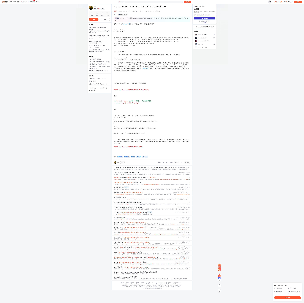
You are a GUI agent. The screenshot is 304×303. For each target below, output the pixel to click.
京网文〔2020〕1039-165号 (151, 285)
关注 (122, 162)
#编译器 (139, 156)
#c (143, 156)
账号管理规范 (155, 286)
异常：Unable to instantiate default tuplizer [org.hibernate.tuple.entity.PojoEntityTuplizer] (99, 30)
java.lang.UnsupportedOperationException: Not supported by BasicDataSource (99, 37)
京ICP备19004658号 (139, 285)
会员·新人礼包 (277, 2)
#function (119, 156)
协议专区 (142, 283)
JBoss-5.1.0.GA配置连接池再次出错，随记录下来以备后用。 (99, 50)
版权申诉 (168, 286)
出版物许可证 (173, 286)
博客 (11, 2)
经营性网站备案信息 (162, 285)
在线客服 (169, 283)
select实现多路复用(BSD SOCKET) (97, 78)
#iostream (126, 156)
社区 (18, 2)
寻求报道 (137, 283)
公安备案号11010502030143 (128, 285)
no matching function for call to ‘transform (97, 46)
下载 (14, 2)
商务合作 (132, 283)
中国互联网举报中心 (140, 286)
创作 (298, 2)
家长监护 (126, 286)
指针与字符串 (92, 81)
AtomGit (25, 2)
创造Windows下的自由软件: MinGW (98, 84)
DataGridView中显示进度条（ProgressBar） (96, 42)
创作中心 (290, 2)
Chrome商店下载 (148, 286)
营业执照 (178, 286)
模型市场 (32, 2)
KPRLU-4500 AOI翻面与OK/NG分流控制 (99, 61)
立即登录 (287, 297)
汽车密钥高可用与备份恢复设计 (98, 70)
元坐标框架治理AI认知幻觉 (97, 64)
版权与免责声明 (162, 286)
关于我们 (122, 283)
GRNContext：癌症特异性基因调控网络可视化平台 (99, 67)
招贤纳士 (127, 283)
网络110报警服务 (131, 286)
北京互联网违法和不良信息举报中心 (174, 285)
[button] (203, 22)
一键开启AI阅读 (204, 18)
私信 (105, 19)
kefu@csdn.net (161, 283)
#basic (133, 156)
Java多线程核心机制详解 (95, 59)
